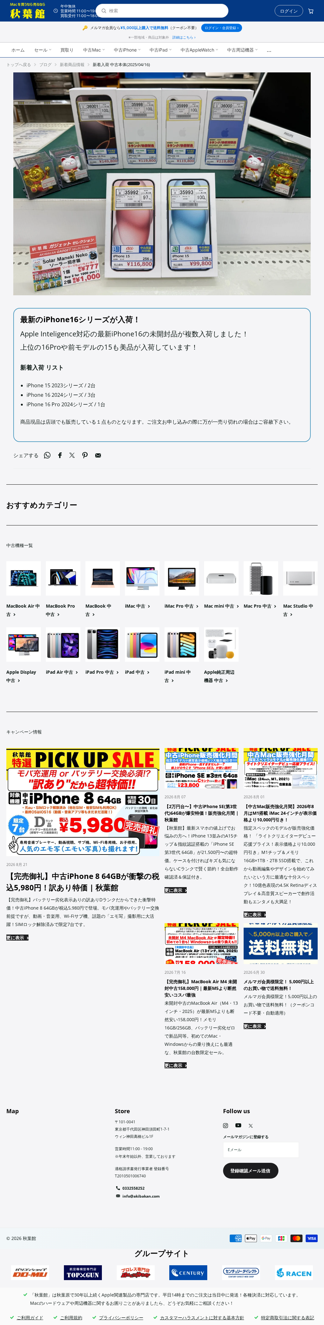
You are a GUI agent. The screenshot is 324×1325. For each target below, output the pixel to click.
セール (40, 49)
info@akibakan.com (141, 1196)
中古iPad (159, 49)
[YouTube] (238, 1126)
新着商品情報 (72, 64)
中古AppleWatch (197, 49)
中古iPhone (125, 49)
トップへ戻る (18, 64)
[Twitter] (251, 1126)
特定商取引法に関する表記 (287, 1318)
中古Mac (92, 49)
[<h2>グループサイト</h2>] (30, 1272)
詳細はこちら (184, 37)
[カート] (310, 10)
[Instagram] (225, 1125)
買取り (67, 49)
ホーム (18, 49)
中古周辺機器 (240, 49)
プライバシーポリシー (121, 1318)
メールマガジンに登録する (246, 1136)
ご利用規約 (71, 1318)
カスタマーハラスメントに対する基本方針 (202, 1318)
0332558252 (133, 1188)
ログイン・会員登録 (222, 28)
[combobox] (166, 11)
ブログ (45, 64)
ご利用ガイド (30, 1318)
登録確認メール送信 (250, 1171)
